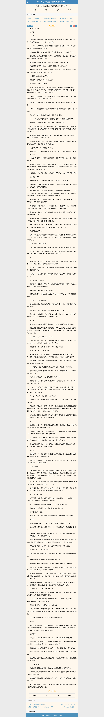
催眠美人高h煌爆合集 (33, 18)
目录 (46, 10)
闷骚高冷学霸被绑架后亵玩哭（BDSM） (38, 704)
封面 (58, 10)
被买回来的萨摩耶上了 (33, 707)
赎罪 (45, 704)
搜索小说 (55, 715)
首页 (43, 715)
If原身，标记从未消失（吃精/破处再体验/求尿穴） (52, 2)
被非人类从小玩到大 (49, 707)
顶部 (61, 715)
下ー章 (69, 10)
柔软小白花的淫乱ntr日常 (66, 21)
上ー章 (34, 10)
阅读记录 (48, 715)
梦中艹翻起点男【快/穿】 (50, 21)
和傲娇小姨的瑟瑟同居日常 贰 (67, 704)
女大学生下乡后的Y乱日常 (34, 21)
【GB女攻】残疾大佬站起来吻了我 (68, 707)
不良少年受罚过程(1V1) (66, 18)
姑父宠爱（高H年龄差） (50, 18)
